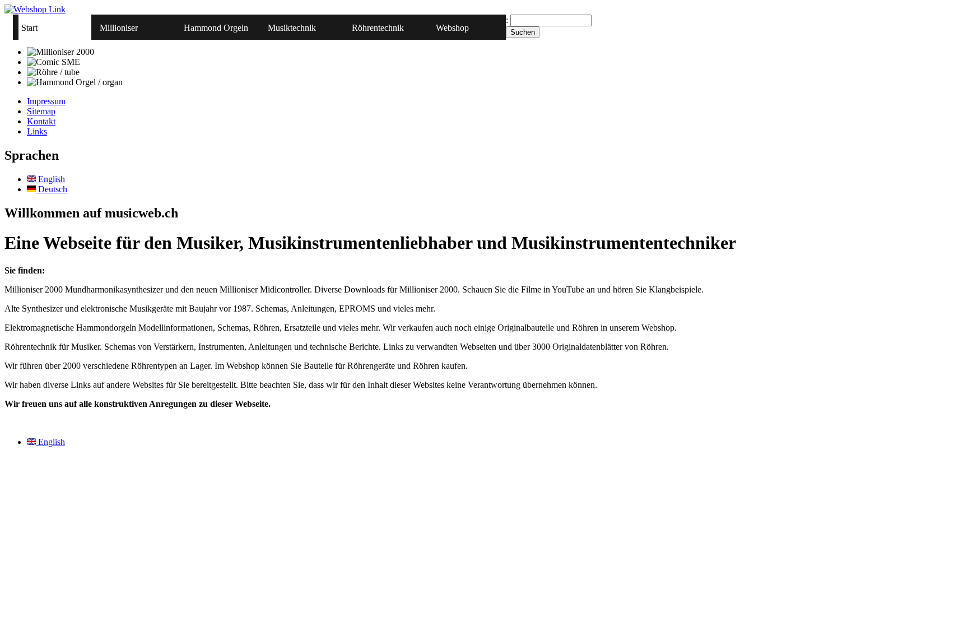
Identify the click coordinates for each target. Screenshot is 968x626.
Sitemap (41, 111)
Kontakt (41, 121)
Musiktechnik (292, 28)
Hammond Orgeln (216, 28)
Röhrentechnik (378, 28)
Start (29, 28)
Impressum (46, 101)
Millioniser (119, 28)
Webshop (452, 28)
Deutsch (51, 189)
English (50, 179)
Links (37, 131)
